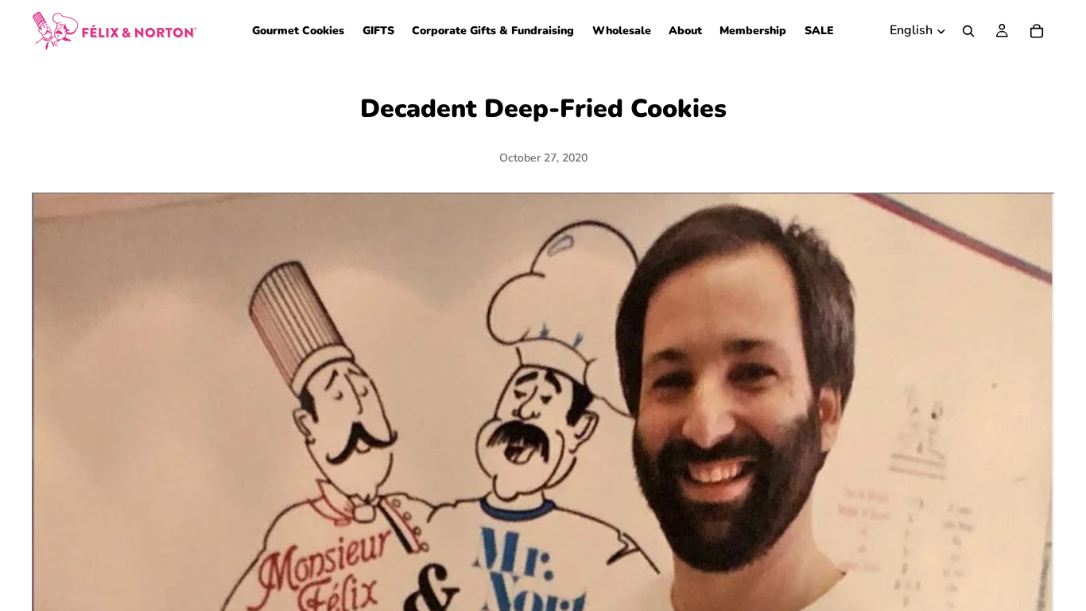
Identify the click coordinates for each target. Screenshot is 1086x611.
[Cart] (1036, 31)
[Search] (968, 31)
